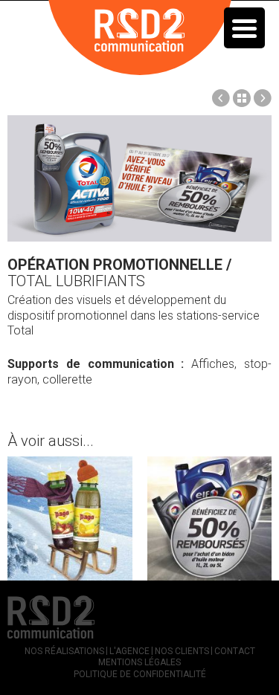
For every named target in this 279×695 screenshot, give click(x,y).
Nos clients (182, 651)
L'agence (129, 651)
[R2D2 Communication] (140, 37)
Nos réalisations (64, 651)
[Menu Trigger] (244, 27)
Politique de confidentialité (140, 674)
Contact (234, 651)
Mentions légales (139, 662)
